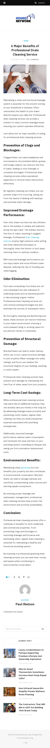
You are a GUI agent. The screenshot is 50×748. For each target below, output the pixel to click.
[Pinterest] (24, 577)
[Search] (36, 3)
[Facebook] (14, 577)
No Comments (33, 60)
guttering (25, 467)
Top (26, 743)
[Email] (28, 577)
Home (26, 41)
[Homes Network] (25, 18)
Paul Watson (25, 604)
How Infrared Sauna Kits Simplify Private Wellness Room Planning (32, 691)
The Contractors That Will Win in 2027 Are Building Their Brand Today (32, 707)
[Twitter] (19, 577)
